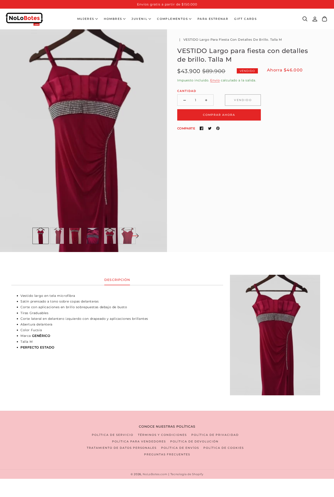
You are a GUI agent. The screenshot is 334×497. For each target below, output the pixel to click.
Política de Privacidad (215, 434)
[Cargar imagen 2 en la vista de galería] (58, 236)
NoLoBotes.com (155, 474)
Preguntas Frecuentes (167, 454)
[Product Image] (83, 140)
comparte (186, 128)
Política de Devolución (194, 441)
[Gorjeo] (210, 128)
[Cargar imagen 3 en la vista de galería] (75, 236)
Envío (215, 80)
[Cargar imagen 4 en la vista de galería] (93, 236)
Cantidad (186, 91)
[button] (87, 19)
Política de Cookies (223, 447)
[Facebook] (201, 128)
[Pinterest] (218, 128)
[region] (167, 4)
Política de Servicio (112, 434)
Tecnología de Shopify (187, 474)
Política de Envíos (180, 447)
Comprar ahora (219, 114)
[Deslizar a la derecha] (135, 236)
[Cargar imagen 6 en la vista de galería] (127, 236)
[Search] (305, 19)
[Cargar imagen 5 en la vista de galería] (110, 236)
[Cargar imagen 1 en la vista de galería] (40, 236)
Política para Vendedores (139, 441)
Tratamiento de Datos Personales (122, 447)
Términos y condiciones (162, 434)
